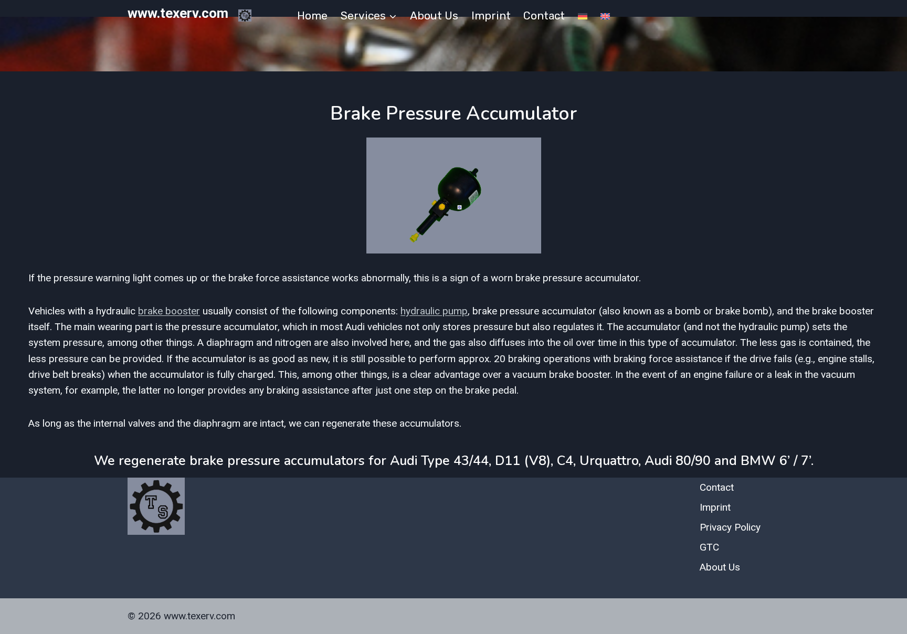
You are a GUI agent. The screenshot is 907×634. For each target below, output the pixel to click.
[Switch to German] (583, 15)
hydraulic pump (434, 311)
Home (312, 15)
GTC (709, 547)
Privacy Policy (730, 527)
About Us (434, 15)
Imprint (491, 15)
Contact (544, 15)
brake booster (169, 311)
